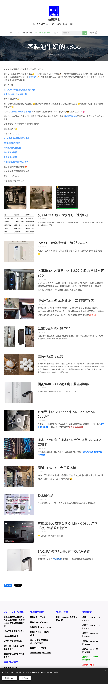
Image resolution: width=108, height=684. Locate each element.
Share (9, 585)
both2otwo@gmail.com (40, 652)
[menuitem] (11, 32)
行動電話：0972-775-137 (41, 627)
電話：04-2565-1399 (39, 622)
